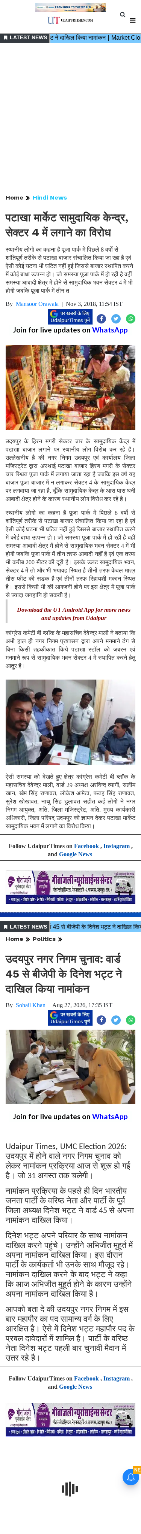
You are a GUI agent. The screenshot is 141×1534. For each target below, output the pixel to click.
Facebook (86, 846)
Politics (44, 938)
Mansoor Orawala (37, 304)
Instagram (116, 846)
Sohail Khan (30, 1005)
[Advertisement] (70, 119)
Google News (75, 854)
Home (14, 197)
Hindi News (50, 197)
